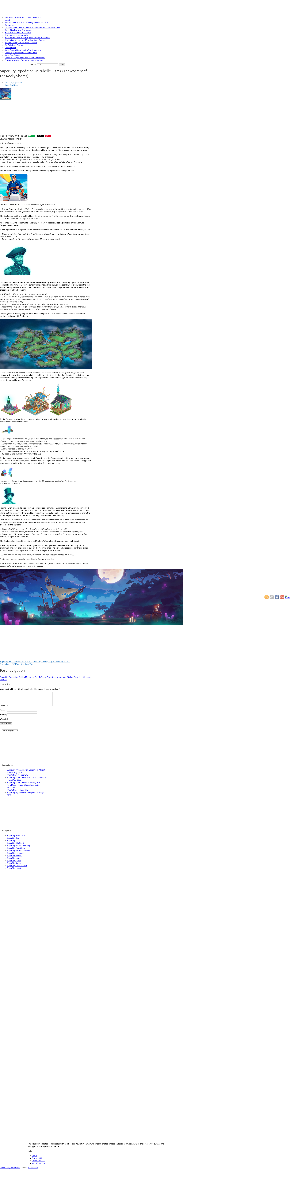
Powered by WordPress (10, 1167)
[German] (10, 728)
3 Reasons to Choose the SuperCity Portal (23, 17)
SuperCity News (11, 85)
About (7, 20)
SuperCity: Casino (12, 55)
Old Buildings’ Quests (14, 45)
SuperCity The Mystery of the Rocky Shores (51, 661)
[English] (7, 728)
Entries (37, 1158)
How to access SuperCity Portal (18, 32)
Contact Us (9, 25)
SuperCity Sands (14, 863)
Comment (4, 705)
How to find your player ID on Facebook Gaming (25, 40)
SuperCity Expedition (13, 82)
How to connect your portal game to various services (27, 37)
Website (3, 719)
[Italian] (14, 728)
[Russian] (18, 728)
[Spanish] (21, 728)
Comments (38, 1160)
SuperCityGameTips (17, 5)
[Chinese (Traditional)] (5, 728)
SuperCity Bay (13, 838)
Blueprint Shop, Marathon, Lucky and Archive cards (27, 22)
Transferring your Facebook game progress (24, 60)
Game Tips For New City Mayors (18, 30)
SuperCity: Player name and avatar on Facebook (25, 57)
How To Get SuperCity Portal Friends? (21, 42)
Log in (34, 1155)
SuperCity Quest (14, 860)
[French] (9, 728)
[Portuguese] (16, 728)
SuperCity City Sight (15, 843)
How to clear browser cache (16, 35)
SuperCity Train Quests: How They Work (24, 782)
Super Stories (10, 47)
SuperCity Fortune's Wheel (18, 850)
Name (3, 710)
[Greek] (12, 728)
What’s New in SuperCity (17, 775)
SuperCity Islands (14, 855)
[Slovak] (20, 728)
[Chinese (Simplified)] (3, 728)
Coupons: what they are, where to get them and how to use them (32, 27)
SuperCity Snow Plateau (17, 865)
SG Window (33, 1167)
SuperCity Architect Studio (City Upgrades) (23, 50)
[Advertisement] (45, 117)
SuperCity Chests (14, 840)
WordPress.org (38, 1163)
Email (3, 714)
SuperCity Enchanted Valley (18, 845)
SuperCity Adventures (16, 835)
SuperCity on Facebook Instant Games (21, 52)
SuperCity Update (14, 868)
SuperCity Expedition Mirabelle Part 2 (16, 661)
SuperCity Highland (15, 853)
